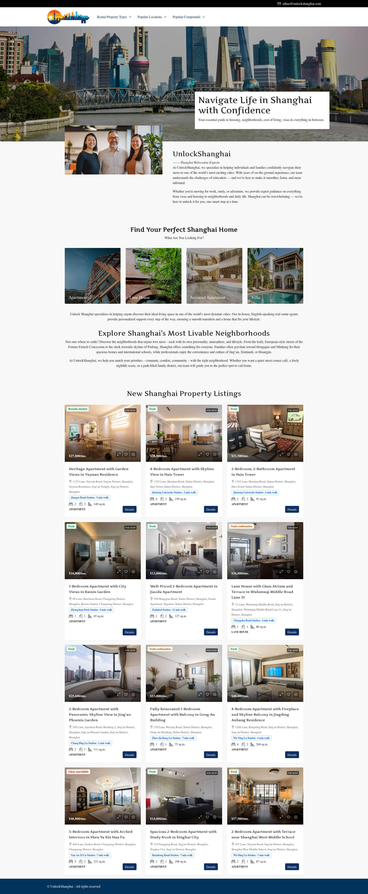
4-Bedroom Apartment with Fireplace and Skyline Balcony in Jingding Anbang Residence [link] (265, 714)
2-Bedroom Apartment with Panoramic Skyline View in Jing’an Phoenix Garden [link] (100, 714)
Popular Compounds (186, 16)
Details (129, 509)
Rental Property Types (112, 16)
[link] (103, 433)
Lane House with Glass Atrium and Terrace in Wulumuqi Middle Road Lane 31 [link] (262, 591)
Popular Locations (150, 16)
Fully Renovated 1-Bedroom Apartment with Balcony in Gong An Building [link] (182, 714)
